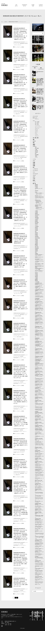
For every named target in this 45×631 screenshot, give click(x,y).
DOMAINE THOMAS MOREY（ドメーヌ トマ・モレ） (39, 513)
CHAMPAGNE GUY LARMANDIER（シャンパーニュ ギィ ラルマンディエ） (39, 346)
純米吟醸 (36, 150)
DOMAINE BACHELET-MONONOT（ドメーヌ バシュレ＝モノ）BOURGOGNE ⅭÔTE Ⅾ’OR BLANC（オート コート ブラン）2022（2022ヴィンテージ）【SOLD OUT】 (20, 238)
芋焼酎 (34, 162)
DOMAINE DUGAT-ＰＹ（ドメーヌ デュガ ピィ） (39, 468)
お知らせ (34, 141)
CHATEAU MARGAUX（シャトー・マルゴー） (39, 555)
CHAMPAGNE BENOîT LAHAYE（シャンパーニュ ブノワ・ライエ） (39, 319)
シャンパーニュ (37, 125)
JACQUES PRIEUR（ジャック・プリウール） (39, 496)
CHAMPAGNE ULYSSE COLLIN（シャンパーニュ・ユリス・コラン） (38, 385)
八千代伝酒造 (37, 281)
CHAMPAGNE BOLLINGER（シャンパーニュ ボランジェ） (39, 299)
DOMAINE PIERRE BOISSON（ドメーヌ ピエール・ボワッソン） (39, 504)
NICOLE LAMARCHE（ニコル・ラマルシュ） (39, 487)
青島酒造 (36, 227)
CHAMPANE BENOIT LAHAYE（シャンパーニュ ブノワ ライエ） (39, 293)
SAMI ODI (36, 190)
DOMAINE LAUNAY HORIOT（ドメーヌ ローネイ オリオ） (39, 459)
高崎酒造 (36, 276)
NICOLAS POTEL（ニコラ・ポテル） (39, 502)
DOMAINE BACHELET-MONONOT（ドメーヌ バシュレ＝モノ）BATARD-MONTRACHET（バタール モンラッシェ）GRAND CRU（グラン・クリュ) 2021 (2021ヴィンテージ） (21, 511)
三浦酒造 (36, 210)
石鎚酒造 (36, 249)
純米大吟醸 (36, 148)
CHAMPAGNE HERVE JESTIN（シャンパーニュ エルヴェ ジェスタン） (39, 316)
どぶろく (36, 157)
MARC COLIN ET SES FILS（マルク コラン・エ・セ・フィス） (39, 481)
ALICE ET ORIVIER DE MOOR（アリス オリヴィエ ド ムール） (39, 394)
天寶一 (36, 252)
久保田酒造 (36, 226)
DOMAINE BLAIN (38, 200)
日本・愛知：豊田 (35, 137)
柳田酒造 (36, 280)
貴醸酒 (34, 144)
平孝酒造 (36, 212)
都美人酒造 (36, 246)
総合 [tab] (41, 67)
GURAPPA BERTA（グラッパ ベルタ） (39, 575)
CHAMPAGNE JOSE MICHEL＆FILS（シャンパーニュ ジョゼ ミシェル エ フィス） (39, 328)
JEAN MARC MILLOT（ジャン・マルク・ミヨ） (39, 522)
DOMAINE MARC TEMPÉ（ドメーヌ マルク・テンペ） (39, 516)
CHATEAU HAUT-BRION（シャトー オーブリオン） (39, 564)
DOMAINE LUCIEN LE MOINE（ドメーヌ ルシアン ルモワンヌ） (39, 462)
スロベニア (36, 135)
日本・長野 (36, 123)
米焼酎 (34, 165)
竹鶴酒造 (36, 253)
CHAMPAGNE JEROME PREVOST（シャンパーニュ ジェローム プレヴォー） (39, 324)
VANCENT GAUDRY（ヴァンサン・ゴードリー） (39, 525)
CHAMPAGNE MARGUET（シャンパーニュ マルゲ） (39, 339)
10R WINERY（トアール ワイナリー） (39, 262)
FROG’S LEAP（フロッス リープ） (39, 580)
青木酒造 (36, 216)
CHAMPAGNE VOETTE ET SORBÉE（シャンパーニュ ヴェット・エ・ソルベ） (39, 290)
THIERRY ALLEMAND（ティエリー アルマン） (39, 473)
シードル (34, 159)
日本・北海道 (37, 121)
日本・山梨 (36, 124)
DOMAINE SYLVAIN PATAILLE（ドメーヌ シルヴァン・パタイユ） (39, 509)
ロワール (36, 129)
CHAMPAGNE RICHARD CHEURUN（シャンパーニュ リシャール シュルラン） (39, 354)
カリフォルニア (35, 173)
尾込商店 (36, 272)
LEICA (34, 177)
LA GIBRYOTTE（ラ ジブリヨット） (39, 437)
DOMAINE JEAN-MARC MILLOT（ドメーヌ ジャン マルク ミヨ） (39, 439)
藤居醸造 (36, 279)
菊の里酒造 (36, 222)
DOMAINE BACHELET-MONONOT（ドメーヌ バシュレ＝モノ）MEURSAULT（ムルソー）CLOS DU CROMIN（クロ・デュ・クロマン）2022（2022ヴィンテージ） (21, 305)
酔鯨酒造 (36, 185)
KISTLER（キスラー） (38, 195)
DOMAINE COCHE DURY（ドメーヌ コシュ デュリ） (39, 404)
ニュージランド (35, 170)
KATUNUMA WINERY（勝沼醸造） (39, 267)
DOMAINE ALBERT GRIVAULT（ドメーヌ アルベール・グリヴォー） (39, 391)
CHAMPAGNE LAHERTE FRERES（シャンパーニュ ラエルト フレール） (39, 331)
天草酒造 (36, 274)
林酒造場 (36, 184)
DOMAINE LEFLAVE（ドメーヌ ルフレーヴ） (39, 465)
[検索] (42, 33)
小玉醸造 (36, 278)
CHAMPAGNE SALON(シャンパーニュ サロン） (39, 379)
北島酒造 (36, 239)
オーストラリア (35, 116)
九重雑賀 (36, 243)
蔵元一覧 (34, 183)
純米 (35, 153)
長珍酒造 (36, 230)
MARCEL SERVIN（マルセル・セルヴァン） (39, 457)
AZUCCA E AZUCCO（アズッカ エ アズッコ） (39, 271)
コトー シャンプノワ (38, 126)
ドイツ (34, 172)
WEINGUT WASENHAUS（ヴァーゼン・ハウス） (39, 582)
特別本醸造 (36, 154)
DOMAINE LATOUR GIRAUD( (38, 206)
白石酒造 (36, 275)
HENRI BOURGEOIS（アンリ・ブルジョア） (39, 527)
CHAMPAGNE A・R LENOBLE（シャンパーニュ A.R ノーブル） (39, 287)
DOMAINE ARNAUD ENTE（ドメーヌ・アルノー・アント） (39, 197)
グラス (34, 160)
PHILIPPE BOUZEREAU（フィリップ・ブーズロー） (39, 493)
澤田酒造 (36, 232)
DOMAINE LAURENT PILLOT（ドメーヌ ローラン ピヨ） (39, 448)
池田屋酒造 (36, 217)
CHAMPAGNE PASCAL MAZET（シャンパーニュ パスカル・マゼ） (39, 372)
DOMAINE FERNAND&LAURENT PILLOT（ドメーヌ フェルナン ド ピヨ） (39, 413)
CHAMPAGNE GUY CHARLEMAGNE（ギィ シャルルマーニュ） (39, 360)
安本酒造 (36, 228)
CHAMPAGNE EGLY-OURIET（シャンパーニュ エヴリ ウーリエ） (39, 305)
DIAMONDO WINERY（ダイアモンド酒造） (39, 269)
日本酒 (34, 145)
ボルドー (36, 132)
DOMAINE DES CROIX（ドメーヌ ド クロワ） (38, 410)
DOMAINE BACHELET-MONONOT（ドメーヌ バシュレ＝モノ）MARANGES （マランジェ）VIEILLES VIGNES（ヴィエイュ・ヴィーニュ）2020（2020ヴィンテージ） (21, 57)
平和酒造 (36, 241)
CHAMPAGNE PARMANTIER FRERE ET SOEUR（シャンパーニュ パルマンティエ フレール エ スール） (39, 364)
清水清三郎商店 (37, 237)
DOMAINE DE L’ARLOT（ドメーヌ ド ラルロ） (38, 407)
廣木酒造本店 (37, 214)
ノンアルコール (35, 168)
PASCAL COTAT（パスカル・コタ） (39, 529)
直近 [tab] (35, 67)
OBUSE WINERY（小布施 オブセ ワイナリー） (39, 264)
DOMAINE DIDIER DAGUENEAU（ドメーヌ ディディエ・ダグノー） (39, 519)
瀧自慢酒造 (36, 236)
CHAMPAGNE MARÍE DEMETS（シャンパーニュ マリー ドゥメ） (39, 349)
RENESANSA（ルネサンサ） (39, 567)
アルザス (36, 130)
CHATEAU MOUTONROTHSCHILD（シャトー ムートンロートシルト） (39, 558)
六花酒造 (36, 187)
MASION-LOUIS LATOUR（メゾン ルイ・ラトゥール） (39, 498)
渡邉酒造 (36, 223)
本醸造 (36, 156)
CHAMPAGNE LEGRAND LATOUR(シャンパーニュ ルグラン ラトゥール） (39, 357)
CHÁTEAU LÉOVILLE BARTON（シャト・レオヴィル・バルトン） (39, 551)
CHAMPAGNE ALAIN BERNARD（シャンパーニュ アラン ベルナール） (39, 284)
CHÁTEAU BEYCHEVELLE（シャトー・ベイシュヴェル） (39, 534)
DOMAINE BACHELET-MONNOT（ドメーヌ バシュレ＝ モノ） (39, 398)
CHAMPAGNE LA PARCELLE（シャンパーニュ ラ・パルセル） (39, 388)
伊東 (35, 231)
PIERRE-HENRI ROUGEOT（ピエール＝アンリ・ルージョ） (39, 451)
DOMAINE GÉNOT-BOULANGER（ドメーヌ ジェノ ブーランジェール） (39, 416)
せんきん (36, 225)
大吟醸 (36, 149)
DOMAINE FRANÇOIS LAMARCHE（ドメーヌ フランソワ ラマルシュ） (39, 426)
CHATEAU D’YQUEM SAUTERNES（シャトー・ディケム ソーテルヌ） (39, 540)
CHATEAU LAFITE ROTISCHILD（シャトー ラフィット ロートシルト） (39, 561)
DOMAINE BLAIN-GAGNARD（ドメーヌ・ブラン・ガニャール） (39, 202)
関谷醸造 (36, 234)
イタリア (36, 134)
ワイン (34, 120)
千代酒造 (36, 240)
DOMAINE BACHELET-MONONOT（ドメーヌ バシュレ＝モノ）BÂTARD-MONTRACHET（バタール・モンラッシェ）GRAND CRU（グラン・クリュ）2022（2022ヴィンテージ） (21, 421)
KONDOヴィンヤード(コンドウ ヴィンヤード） (39, 257)
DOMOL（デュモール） (38, 572)
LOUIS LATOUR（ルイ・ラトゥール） (39, 479)
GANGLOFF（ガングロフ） (38, 532)
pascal (36, 192)
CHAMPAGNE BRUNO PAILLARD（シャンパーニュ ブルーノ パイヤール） (39, 302)
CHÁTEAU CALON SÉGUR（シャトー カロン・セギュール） (39, 537)
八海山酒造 (36, 218)
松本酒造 (36, 245)
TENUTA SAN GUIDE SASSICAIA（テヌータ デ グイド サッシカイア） (39, 577)
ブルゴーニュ (37, 128)
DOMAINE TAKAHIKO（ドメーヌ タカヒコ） (39, 255)
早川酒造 (36, 235)
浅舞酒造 (36, 213)
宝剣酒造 (36, 250)
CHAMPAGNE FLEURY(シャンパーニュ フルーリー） (39, 297)
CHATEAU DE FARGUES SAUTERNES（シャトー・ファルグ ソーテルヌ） (39, 544)
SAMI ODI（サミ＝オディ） (38, 189)
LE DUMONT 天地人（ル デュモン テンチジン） (39, 442)
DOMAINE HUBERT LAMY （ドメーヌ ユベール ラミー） (39, 433)
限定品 (34, 180)
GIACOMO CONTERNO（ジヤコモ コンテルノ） (39, 571)
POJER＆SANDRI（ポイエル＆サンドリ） (39, 569)
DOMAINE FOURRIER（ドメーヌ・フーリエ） (39, 454)
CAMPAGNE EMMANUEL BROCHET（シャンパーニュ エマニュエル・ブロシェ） (39, 310)
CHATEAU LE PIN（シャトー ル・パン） (39, 547)
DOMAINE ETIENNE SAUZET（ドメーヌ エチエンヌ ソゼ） (39, 423)
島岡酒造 (36, 221)
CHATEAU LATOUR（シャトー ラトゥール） (39, 549)
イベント (34, 181)
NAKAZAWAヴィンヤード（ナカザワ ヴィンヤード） (39, 260)
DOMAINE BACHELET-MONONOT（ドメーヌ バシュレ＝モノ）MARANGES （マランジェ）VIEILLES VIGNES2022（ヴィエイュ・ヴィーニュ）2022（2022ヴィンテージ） (21, 191)
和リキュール (35, 117)
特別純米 (36, 152)
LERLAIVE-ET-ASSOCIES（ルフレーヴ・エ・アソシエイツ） (39, 475)
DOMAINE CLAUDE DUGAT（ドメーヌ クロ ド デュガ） (39, 401)
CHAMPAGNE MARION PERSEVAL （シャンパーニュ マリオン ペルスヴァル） (39, 335)
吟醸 (33, 142)
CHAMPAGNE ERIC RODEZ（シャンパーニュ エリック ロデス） (39, 313)
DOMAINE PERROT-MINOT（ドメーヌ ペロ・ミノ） (39, 490)
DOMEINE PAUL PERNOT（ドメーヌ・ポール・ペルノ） (39, 445)
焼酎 (33, 139)
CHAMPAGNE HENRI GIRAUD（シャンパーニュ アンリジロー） (39, 369)
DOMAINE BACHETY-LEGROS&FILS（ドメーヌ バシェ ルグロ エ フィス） (39, 470)
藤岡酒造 (36, 244)
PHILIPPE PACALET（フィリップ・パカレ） (39, 507)
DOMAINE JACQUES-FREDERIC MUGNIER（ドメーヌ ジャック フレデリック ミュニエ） (39, 430)
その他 (34, 178)
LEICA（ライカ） (38, 584)
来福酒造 (36, 219)
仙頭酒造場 (36, 248)
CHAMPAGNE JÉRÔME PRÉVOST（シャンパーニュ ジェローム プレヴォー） (39, 376)
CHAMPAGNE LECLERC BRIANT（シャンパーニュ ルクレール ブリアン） (39, 382)
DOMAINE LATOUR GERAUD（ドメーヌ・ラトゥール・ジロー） (40, 208)
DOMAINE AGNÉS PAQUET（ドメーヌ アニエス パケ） (39, 420)
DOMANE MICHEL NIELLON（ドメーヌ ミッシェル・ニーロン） (39, 484)
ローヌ (36, 133)
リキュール (36, 118)
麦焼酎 (34, 163)
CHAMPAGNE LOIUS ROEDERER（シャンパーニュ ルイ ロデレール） (39, 342)
